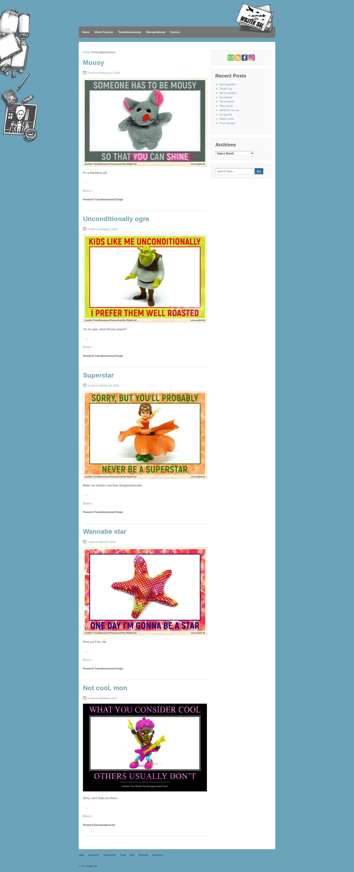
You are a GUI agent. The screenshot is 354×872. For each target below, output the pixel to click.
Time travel (226, 101)
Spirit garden (227, 84)
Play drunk (226, 105)
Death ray (225, 88)
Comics (175, 32)
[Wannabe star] (145, 591)
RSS (132, 855)
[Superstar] (145, 435)
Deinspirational (155, 32)
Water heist (226, 118)
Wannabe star (104, 531)
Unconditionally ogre (116, 218)
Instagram (157, 855)
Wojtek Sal (91, 866)
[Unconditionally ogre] (145, 278)
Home (86, 32)
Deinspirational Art (104, 825)
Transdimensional (129, 32)
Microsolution (228, 93)
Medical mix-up (229, 110)
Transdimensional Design (108, 199)
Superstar (98, 375)
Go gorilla (225, 114)
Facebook (143, 855)
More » (87, 190)
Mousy (93, 62)
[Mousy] (145, 122)
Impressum (93, 855)
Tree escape (227, 123)
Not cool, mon (105, 688)
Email (123, 855)
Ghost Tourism (103, 32)
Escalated (225, 97)
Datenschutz (109, 855)
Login (81, 855)
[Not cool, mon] (145, 747)
